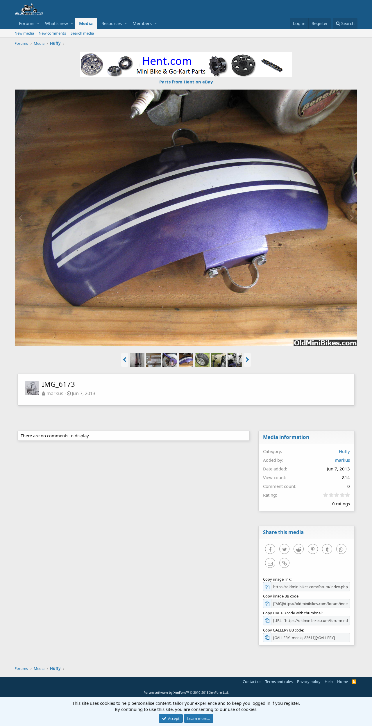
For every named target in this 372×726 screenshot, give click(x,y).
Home (342, 681)
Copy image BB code (280, 596)
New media (24, 33)
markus (54, 393)
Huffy (344, 451)
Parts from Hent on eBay (186, 82)
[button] (38, 23)
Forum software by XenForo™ (186, 692)
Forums (26, 23)
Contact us (252, 681)
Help (329, 681)
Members (142, 23)
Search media (82, 33)
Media (86, 23)
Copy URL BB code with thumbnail (292, 613)
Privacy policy (309, 681)
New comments (52, 33)
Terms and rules (279, 681)
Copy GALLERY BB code (283, 630)
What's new (56, 23)
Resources (111, 23)
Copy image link (277, 579)
